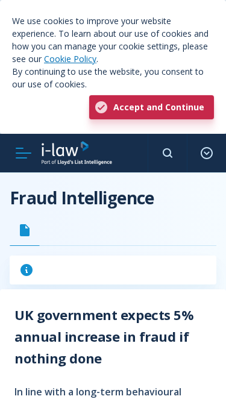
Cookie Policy (70, 58)
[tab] (25, 230)
